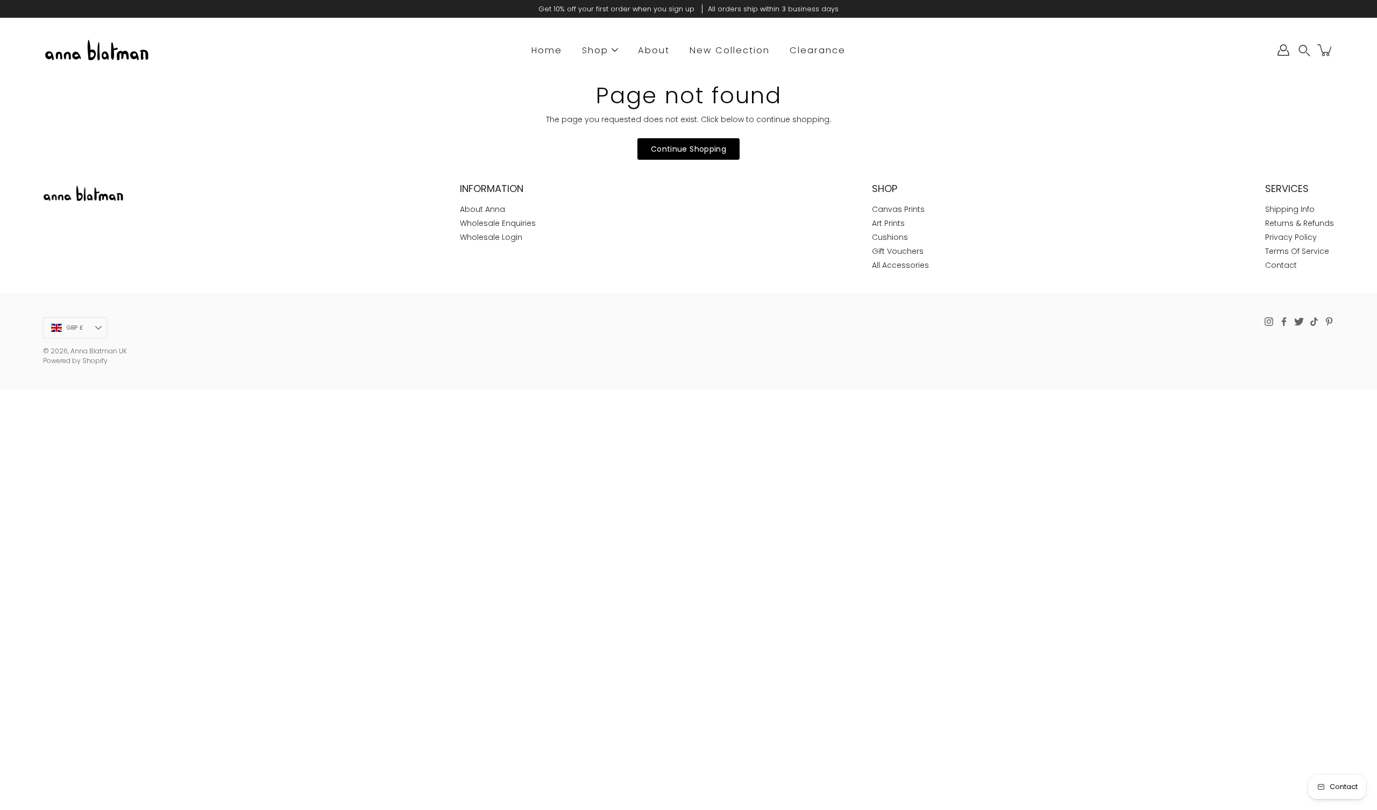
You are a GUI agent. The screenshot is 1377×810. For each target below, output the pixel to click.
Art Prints (888, 223)
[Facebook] (1284, 321)
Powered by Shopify (75, 360)
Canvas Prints (898, 209)
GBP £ (74, 327)
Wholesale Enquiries (498, 223)
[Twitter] (1299, 321)
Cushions (890, 237)
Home (546, 50)
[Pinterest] (1329, 321)
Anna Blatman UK (98, 351)
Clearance (818, 50)
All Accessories (900, 265)
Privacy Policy (1291, 237)
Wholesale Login (491, 237)
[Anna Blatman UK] (97, 50)
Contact (1281, 265)
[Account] (1283, 50)
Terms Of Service (1297, 251)
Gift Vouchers (898, 251)
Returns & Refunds (1299, 223)
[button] (1304, 50)
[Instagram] (1269, 321)
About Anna (482, 209)
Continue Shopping (688, 149)
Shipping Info (1290, 209)
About (654, 50)
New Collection (730, 50)
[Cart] (1325, 50)
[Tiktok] (1314, 321)
